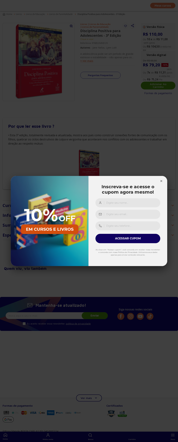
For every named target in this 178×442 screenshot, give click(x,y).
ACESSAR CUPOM (128, 238)
